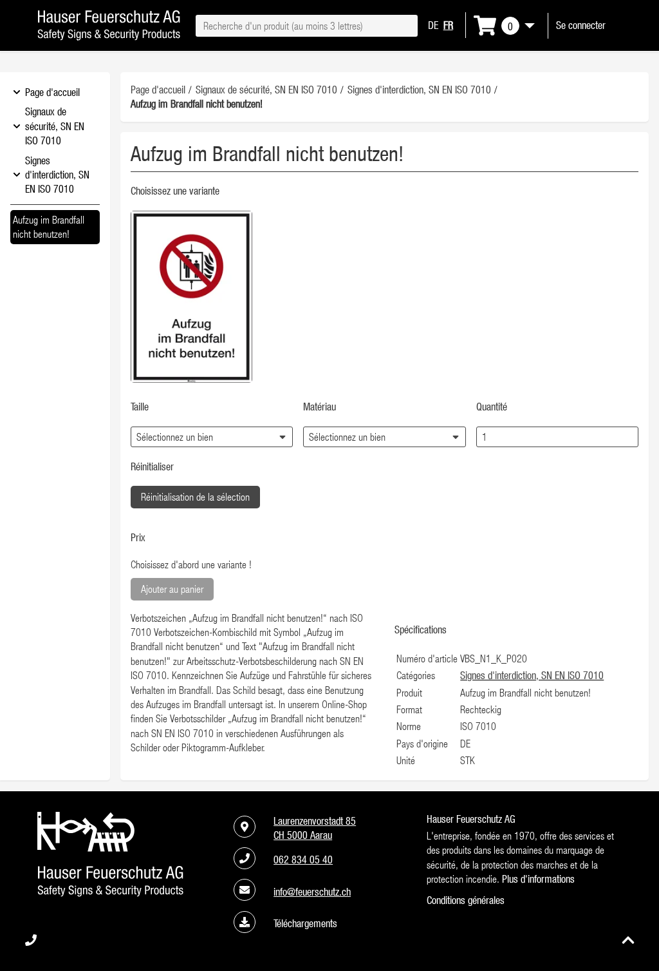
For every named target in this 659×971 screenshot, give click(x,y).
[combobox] (306, 26)
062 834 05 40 (303, 859)
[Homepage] (108, 37)
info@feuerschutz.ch (312, 892)
